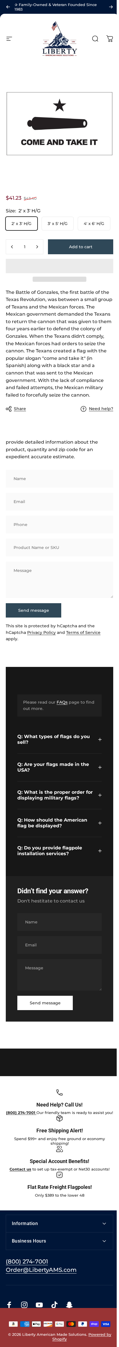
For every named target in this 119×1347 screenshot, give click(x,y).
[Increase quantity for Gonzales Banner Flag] (37, 247)
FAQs (62, 702)
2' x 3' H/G (21, 223)
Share (20, 408)
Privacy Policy (41, 632)
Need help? (101, 408)
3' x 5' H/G (58, 223)
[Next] (111, 7)
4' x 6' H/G (94, 223)
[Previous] (8, 7)
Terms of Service (83, 632)
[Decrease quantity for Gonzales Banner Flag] (12, 247)
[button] (59, 266)
